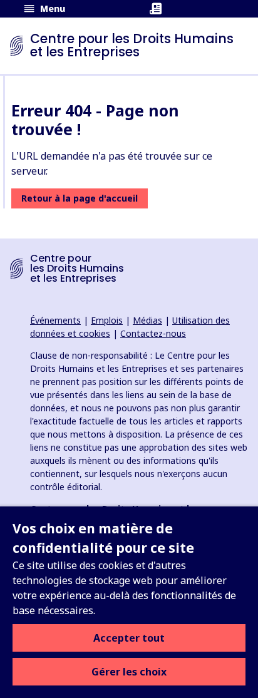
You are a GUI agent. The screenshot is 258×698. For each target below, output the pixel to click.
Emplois (107, 320)
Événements (55, 320)
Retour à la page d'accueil (79, 198)
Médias (147, 320)
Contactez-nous (153, 333)
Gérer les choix (129, 672)
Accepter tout (129, 638)
